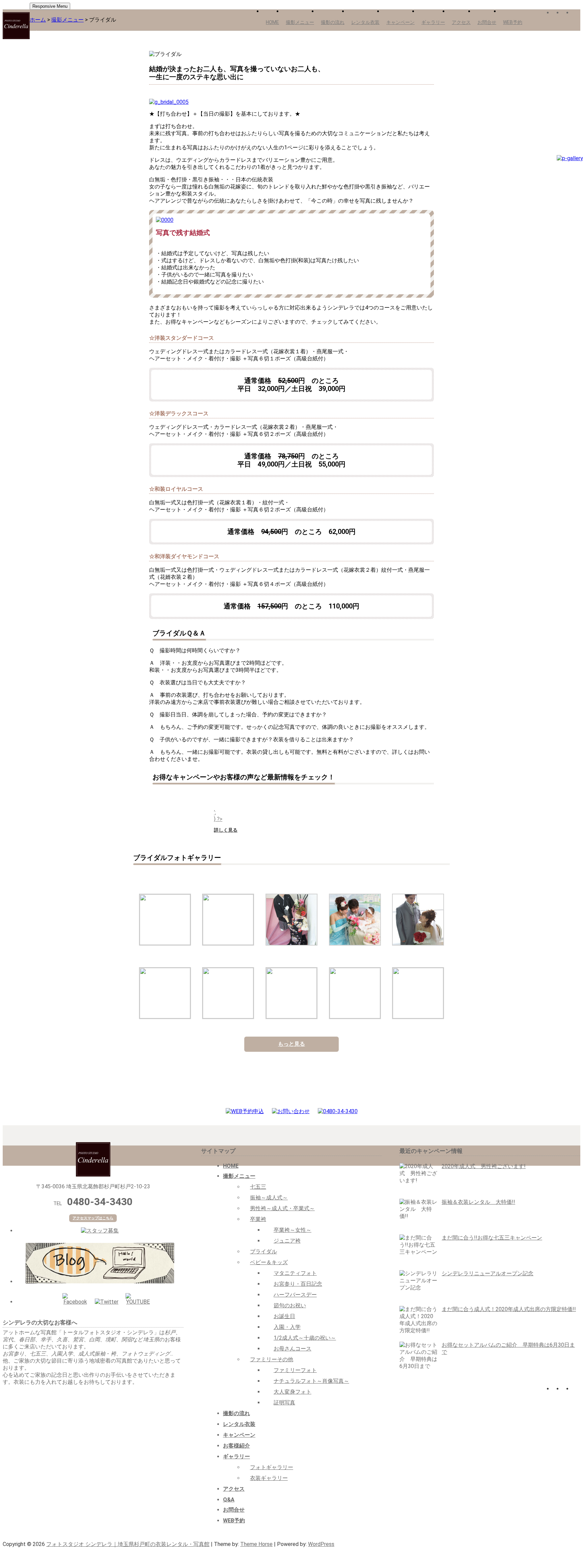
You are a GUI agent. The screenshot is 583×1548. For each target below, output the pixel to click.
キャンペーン (400, 22)
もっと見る (291, 1044)
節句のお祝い (290, 1305)
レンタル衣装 (365, 22)
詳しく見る (226, 830)
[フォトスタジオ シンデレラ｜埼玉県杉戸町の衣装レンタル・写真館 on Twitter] (566, 13)
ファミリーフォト (295, 1370)
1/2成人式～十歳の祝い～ (305, 1338)
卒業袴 (258, 1219)
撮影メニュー (300, 22)
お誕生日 (284, 1316)
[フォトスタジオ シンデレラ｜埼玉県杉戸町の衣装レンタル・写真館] (16, 25)
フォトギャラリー (271, 1467)
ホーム (38, 20)
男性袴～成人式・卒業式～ (282, 1208)
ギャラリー (433, 22)
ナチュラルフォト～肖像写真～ (311, 1381)
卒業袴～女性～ (292, 1230)
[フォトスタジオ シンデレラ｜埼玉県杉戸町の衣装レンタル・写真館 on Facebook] (557, 13)
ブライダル (263, 1251)
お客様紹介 (236, 1445)
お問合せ (486, 22)
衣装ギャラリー (269, 1478)
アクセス (461, 22)
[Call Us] (337, 1111)
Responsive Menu (49, 6)
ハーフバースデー (295, 1294)
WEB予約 (512, 22)
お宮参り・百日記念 (298, 1284)
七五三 (258, 1187)
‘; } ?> (218, 815)
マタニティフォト (295, 1273)
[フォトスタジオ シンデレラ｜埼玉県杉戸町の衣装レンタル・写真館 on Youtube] (576, 13)
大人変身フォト (292, 1392)
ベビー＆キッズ (269, 1262)
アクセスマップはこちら (93, 1218)
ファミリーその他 (271, 1359)
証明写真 (284, 1402)
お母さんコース (292, 1348)
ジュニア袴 (287, 1241)
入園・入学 (287, 1327)
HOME (272, 22)
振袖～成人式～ (269, 1197)
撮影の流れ (332, 22)
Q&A (228, 1499)
